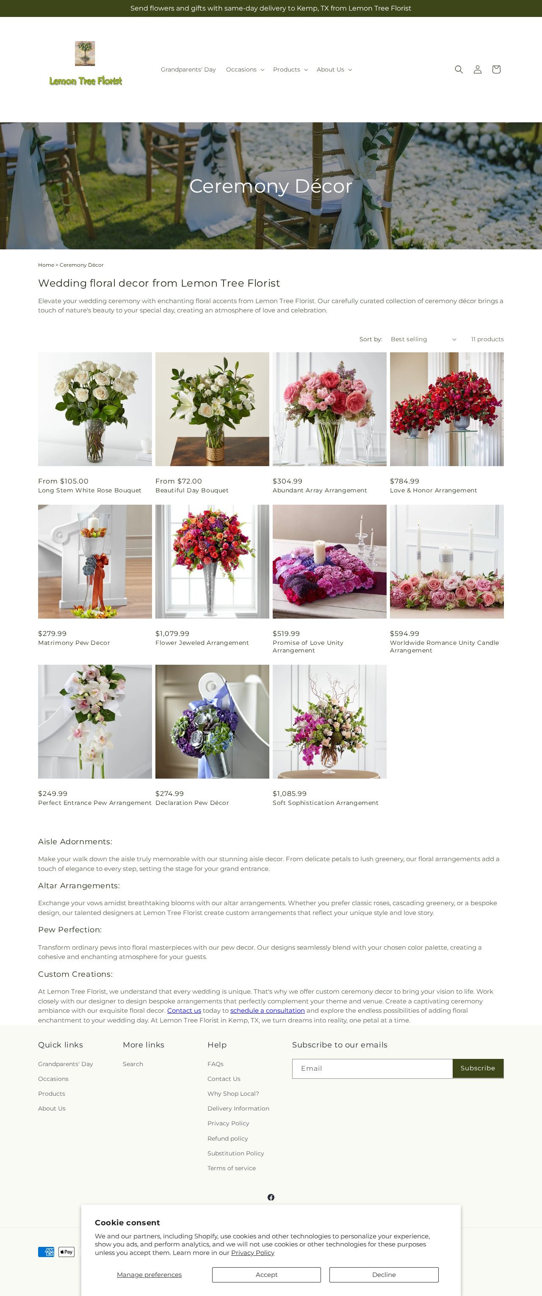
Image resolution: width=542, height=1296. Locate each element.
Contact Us (224, 1079)
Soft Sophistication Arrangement (326, 803)
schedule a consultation (267, 1010)
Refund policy (227, 1138)
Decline (384, 1275)
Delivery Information (238, 1108)
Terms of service (231, 1168)
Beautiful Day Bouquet (192, 490)
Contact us (184, 1010)
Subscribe (478, 1068)
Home (46, 265)
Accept (267, 1275)
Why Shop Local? (233, 1093)
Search (133, 1064)
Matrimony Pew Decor (74, 643)
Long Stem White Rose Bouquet (90, 490)
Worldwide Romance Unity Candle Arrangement (444, 646)
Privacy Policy (252, 1253)
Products (51, 1093)
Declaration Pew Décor (192, 803)
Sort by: (370, 339)
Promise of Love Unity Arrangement (308, 646)
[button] (244, 69)
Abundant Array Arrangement (320, 490)
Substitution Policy (235, 1153)
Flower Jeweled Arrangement (202, 643)
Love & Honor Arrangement (433, 490)
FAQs (215, 1064)
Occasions (53, 1079)
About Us (52, 1108)
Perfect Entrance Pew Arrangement (95, 803)
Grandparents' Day (65, 1064)
